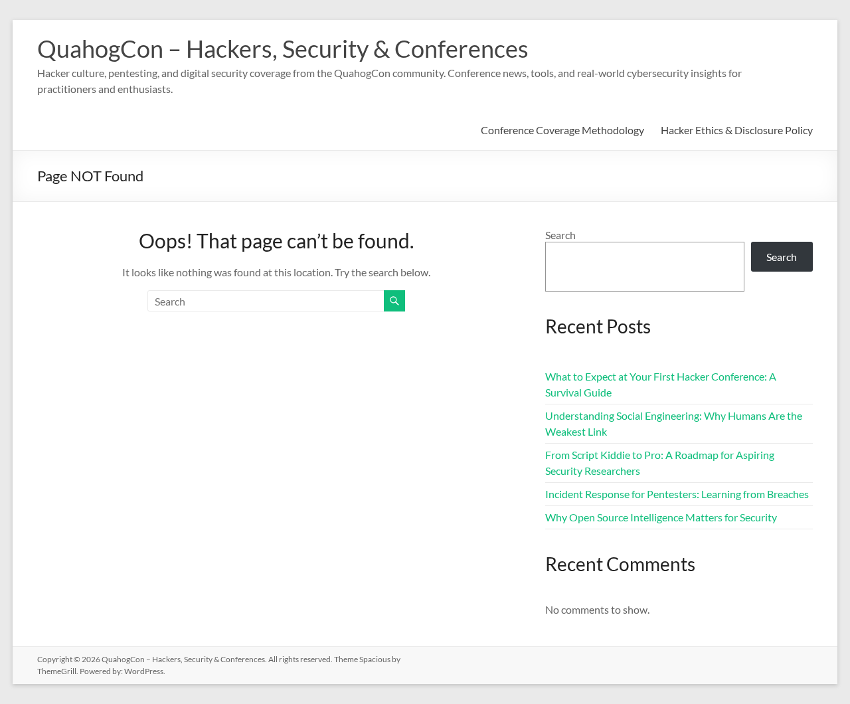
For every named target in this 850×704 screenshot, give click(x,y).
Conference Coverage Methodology (562, 130)
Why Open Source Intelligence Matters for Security (661, 517)
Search (560, 234)
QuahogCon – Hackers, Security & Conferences (283, 48)
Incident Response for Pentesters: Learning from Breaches (677, 493)
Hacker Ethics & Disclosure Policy (737, 130)
